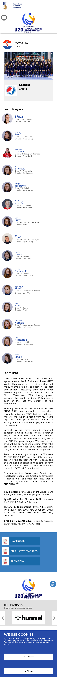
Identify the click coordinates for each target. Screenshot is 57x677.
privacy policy (23, 640)
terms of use (10, 640)
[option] (28, 617)
